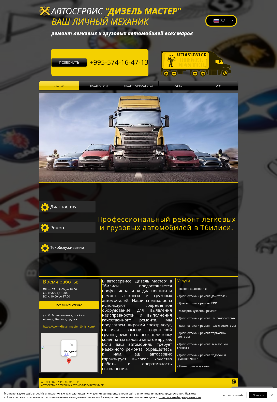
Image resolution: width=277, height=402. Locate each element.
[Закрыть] (272, 395)
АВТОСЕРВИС (77, 11)
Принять (258, 395)
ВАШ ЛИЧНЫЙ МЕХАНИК (99, 21)
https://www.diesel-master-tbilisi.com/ (69, 326)
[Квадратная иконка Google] (234, 381)
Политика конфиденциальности (180, 397)
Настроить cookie (231, 395)
